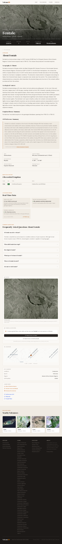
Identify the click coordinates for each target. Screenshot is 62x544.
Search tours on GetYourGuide (31, 338)
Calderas (19, 457)
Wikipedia (8, 396)
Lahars (18, 480)
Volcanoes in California (22, 515)
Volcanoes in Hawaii (21, 510)
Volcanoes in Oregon (22, 501)
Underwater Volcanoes (22, 467)
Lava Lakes (19, 520)
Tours (51, 2)
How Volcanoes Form (22, 444)
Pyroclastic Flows (21, 455)
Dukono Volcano (21, 481)
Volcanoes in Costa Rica (22, 517)
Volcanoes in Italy (21, 476)
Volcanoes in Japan (21, 506)
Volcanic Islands (21, 485)
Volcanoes (43, 2)
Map (36, 2)
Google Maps (9, 398)
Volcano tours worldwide (12, 388)
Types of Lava (20, 519)
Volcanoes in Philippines (22, 512)
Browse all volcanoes (11, 390)
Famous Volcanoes (7, 448)
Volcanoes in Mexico (21, 526)
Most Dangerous (35, 442)
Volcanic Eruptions (36, 449)
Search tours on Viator (31, 335)
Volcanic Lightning (21, 483)
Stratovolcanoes (21, 449)
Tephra (19, 533)
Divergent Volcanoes (22, 460)
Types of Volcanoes (21, 442)
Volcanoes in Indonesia (22, 474)
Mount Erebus (20, 529)
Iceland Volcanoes (21, 492)
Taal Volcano (20, 487)
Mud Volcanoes (20, 464)
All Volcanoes (7, 49)
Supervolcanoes (21, 446)
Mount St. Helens (21, 473)
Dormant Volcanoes (21, 458)
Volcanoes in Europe (22, 524)
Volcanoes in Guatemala (22, 528)
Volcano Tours (35, 444)
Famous (57, 2)
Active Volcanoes (6, 446)
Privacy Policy (50, 451)
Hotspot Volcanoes (21, 469)
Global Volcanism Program (23, 146)
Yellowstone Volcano (22, 465)
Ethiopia (5, 29)
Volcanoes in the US (21, 499)
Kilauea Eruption (35, 451)
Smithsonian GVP (10, 394)
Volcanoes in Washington (23, 503)
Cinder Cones (20, 453)
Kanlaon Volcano (21, 494)
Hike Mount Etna (35, 446)
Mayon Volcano (20, 471)
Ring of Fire (19, 448)
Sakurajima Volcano (21, 508)
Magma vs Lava (20, 496)
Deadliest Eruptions (21, 522)
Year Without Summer (22, 490)
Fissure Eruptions (21, 531)
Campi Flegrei (20, 489)
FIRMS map (26, 216)
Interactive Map (6, 444)
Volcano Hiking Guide (37, 448)
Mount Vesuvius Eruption (23, 505)
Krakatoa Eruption (21, 478)
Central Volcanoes (21, 462)
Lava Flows (19, 497)
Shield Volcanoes (21, 451)
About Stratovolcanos (11, 386)
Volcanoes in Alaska (21, 513)
